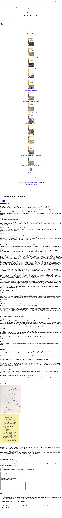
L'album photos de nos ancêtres (37, 7)
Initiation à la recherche (46, 7)
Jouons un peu (52, 7)
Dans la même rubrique (31, 177)
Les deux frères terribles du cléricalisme (32, 184)
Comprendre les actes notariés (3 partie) (31, 90)
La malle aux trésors (29, 7)
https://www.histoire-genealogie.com (31, 514)
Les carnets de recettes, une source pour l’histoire (32, 179)
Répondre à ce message (6, 507)
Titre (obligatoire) (3, 478)
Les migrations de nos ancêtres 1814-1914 (31, 123)
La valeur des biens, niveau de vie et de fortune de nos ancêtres (31, 155)
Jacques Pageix (12, 198)
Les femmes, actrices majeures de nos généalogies (31, 57)
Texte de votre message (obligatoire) (6, 479)
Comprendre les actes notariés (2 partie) (31, 112)
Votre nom (4, 473)
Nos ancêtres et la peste (31, 134)
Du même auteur (11, 22)
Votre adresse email (6, 474)
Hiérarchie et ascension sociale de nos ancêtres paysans (31, 101)
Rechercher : (26, 15)
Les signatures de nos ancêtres (31, 144)
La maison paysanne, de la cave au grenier (31, 68)
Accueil (2, 7)
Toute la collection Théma (31, 172)
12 (5, 319)
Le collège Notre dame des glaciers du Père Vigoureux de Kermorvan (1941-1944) (32, 182)
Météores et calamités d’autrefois (32, 180)
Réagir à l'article (3, 23)
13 (15, 320)
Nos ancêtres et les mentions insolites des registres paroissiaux (31, 165)
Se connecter (25, 473)
